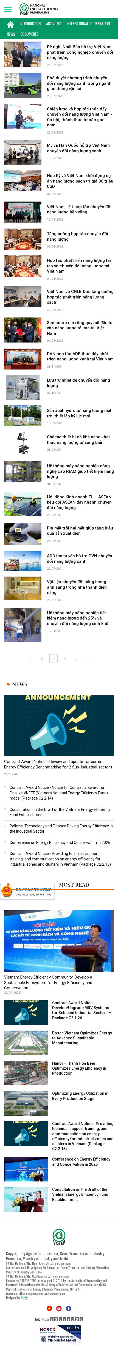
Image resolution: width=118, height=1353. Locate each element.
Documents (29, 34)
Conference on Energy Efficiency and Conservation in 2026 (60, 842)
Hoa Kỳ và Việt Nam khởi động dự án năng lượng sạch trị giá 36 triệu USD (80, 181)
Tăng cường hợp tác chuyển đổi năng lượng (77, 236)
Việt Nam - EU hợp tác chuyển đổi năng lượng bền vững (79, 209)
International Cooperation (88, 23)
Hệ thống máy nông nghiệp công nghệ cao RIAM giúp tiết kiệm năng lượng (80, 471)
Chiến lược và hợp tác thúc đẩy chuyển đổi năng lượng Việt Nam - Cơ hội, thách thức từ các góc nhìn (79, 117)
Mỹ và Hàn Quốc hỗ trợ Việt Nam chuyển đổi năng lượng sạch (78, 148)
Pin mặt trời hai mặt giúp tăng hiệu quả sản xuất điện (80, 531)
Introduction (30, 23)
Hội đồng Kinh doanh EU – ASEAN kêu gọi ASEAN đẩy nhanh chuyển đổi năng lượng (79, 502)
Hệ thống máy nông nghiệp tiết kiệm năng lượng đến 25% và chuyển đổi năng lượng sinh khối (78, 618)
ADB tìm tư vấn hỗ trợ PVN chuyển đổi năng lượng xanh (79, 558)
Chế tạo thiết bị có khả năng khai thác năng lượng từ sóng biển (78, 439)
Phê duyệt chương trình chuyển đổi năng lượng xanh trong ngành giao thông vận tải (79, 83)
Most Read (74, 884)
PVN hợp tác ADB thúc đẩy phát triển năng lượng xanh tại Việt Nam (80, 356)
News (11, 34)
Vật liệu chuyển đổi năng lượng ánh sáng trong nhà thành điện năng (77, 587)
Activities (53, 23)
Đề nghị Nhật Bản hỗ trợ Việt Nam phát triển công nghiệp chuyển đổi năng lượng (80, 52)
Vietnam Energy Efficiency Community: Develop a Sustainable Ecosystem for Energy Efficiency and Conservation (48, 982)
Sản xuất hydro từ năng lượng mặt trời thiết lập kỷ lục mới (79, 413)
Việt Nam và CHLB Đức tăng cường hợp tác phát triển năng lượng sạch (80, 297)
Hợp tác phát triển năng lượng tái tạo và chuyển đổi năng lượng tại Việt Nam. (79, 266)
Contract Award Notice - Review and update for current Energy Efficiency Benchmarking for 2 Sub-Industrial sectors (58, 764)
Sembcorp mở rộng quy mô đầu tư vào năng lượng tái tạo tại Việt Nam (80, 328)
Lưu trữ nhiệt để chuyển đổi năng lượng (78, 383)
